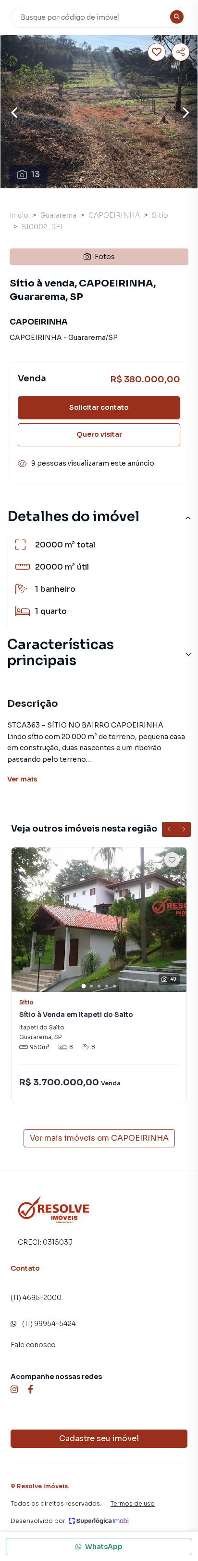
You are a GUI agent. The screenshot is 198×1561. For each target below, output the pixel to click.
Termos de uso (133, 1503)
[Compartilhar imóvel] (181, 52)
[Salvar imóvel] (157, 52)
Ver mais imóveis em (99, 1138)
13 (35, 174)
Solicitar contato (99, 407)
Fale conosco (33, 1344)
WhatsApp (104, 1546)
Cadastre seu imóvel (99, 1438)
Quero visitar (99, 434)
